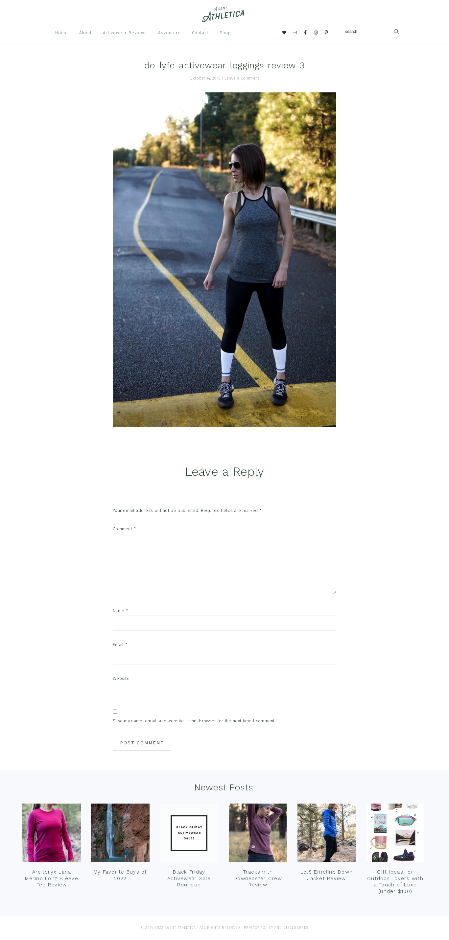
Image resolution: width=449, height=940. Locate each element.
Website (121, 678)
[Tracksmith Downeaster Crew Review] (258, 834)
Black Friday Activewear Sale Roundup (189, 878)
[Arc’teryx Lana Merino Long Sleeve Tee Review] (51, 834)
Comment (124, 529)
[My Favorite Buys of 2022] (120, 834)
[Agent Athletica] (224, 19)
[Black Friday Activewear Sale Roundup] (189, 834)
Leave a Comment (242, 78)
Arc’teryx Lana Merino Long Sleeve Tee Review (51, 878)
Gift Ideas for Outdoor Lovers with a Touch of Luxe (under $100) (395, 881)
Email (120, 644)
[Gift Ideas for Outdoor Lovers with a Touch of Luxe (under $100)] (395, 834)
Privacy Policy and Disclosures (276, 928)
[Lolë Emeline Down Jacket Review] (326, 834)
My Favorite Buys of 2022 (120, 875)
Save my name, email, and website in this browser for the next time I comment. (194, 721)
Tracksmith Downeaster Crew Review (258, 878)
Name (120, 611)
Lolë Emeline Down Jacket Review (326, 875)
